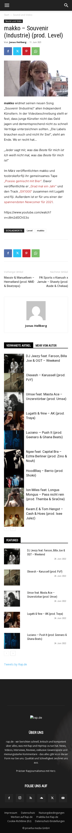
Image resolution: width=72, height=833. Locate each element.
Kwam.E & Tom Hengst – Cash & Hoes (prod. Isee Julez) (44, 513)
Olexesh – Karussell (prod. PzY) (44, 571)
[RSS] (31, 798)
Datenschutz (28, 812)
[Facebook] (8, 51)
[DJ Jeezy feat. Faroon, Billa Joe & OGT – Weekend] (14, 364)
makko (40, 230)
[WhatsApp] (36, 51)
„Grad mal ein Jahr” (43, 186)
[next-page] (12, 528)
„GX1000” (25, 191)
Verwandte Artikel (18, 345)
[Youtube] (63, 798)
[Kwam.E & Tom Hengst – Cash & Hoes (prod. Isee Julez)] (14, 517)
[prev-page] (6, 528)
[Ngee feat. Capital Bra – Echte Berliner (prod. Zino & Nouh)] (14, 459)
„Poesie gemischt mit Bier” (23, 181)
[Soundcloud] (41, 798)
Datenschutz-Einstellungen (50, 821)
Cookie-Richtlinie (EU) (19, 821)
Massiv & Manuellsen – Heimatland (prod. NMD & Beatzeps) (19, 282)
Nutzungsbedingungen (51, 812)
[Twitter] (17, 51)
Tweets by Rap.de (15, 664)
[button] (6, 5)
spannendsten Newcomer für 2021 (28, 202)
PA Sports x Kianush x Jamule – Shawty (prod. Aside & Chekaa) (52, 282)
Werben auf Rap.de (22, 817)
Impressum (10, 812)
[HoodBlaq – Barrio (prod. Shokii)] (14, 478)
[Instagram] (20, 798)
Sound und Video (22, 15)
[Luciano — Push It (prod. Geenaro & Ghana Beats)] (14, 440)
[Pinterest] (26, 51)
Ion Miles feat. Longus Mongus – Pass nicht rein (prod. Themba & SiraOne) (45, 494)
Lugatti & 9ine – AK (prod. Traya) (45, 613)
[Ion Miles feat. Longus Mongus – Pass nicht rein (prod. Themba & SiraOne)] (14, 498)
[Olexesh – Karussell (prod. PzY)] (14, 383)
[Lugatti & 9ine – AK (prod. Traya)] (14, 421)
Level (30, 230)
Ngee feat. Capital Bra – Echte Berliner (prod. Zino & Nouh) (46, 456)
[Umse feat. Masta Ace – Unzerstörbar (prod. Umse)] (14, 402)
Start (6, 15)
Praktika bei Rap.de (47, 817)
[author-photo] (36, 320)
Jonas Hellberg (17, 42)
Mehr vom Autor (46, 345)
